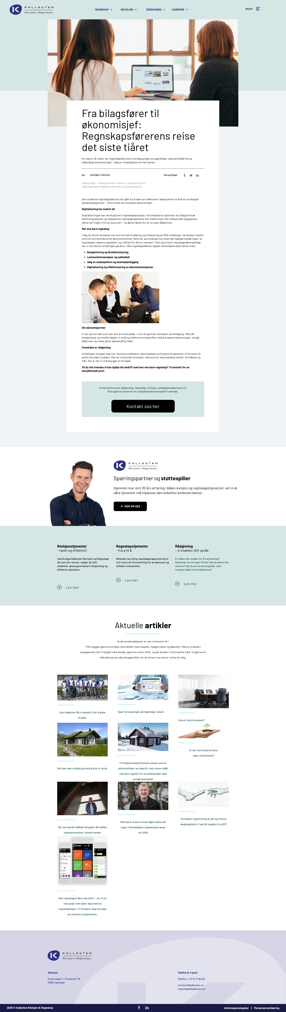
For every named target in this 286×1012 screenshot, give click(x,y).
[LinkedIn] (197, 175)
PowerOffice (252, 10)
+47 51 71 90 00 (196, 978)
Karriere (250, 29)
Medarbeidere (253, 23)
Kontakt (250, 36)
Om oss (249, 17)
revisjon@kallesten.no (191, 985)
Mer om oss (132, 506)
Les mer (72, 587)
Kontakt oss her (143, 406)
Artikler (249, 4)
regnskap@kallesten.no (191, 988)
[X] (191, 175)
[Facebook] (184, 175)
